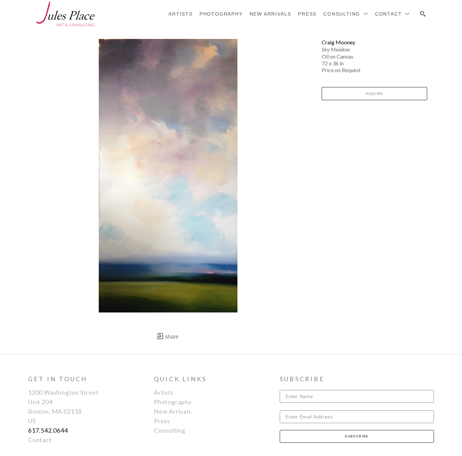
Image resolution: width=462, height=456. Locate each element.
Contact (40, 439)
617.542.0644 (48, 430)
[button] (345, 14)
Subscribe (357, 436)
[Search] (422, 14)
